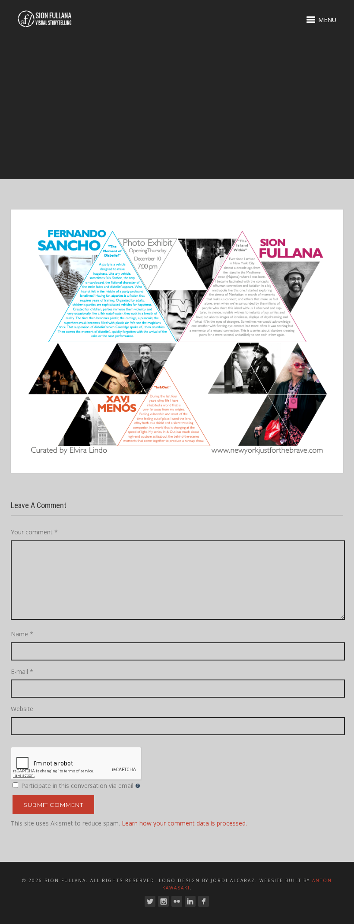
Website (22, 709)
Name (22, 634)
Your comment (34, 532)
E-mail (22, 671)
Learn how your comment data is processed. (184, 823)
